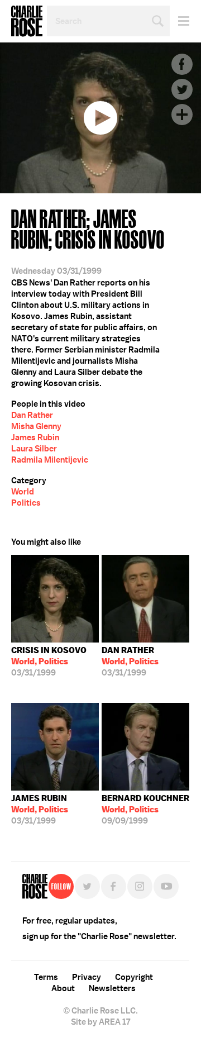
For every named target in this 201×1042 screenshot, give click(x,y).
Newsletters (112, 988)
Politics (26, 502)
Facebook (182, 64)
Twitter (182, 89)
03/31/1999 (49, 661)
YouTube (166, 886)
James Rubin (35, 437)
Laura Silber (34, 448)
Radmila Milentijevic (49, 459)
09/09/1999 (145, 809)
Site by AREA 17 (100, 1021)
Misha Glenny (36, 426)
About (63, 988)
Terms (46, 977)
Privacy (86, 977)
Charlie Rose (26, 21)
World (22, 491)
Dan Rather (32, 415)
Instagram (139, 886)
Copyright (134, 977)
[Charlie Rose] (34, 886)
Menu (179, 21)
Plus (182, 114)
